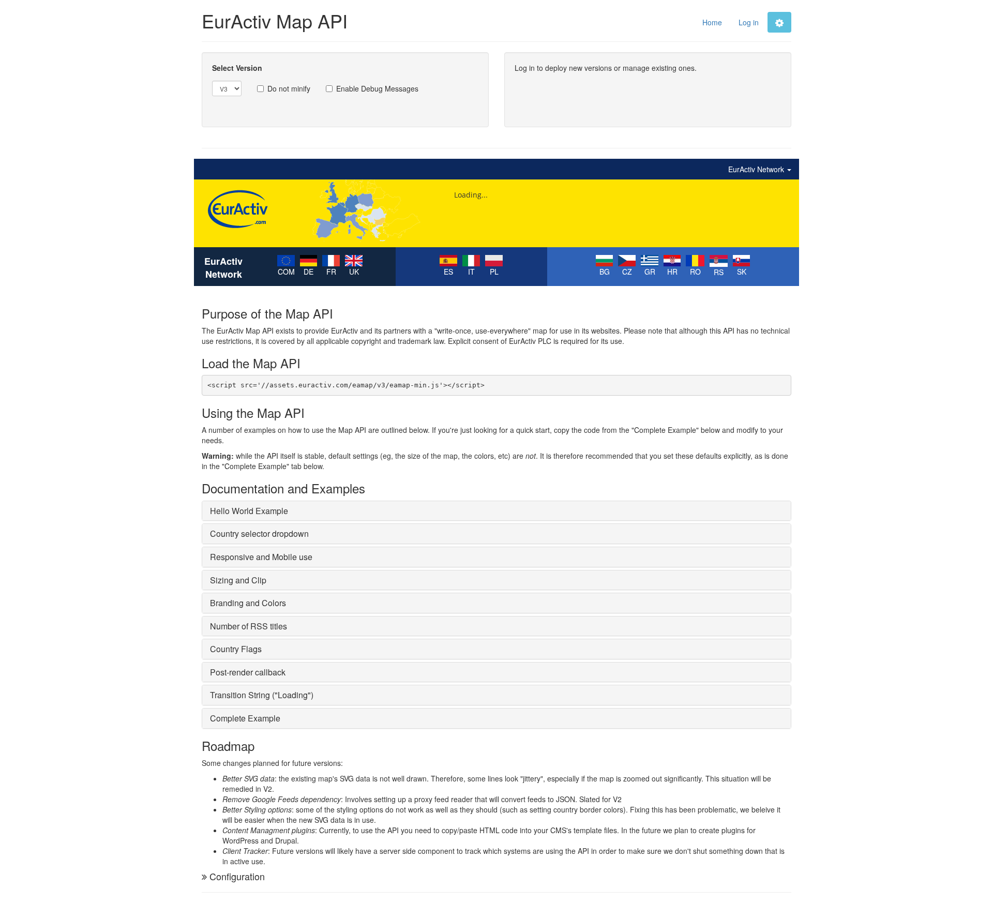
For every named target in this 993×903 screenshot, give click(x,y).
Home (712, 22)
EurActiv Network (757, 169)
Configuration (237, 876)
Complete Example (245, 718)
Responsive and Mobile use (261, 557)
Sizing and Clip (238, 580)
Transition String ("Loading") (261, 695)
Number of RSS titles (248, 626)
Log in (749, 22)
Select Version (237, 68)
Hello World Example (249, 511)
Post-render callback (247, 672)
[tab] (496, 511)
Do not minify (288, 88)
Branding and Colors (248, 603)
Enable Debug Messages (377, 88)
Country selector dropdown (259, 533)
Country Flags (236, 649)
